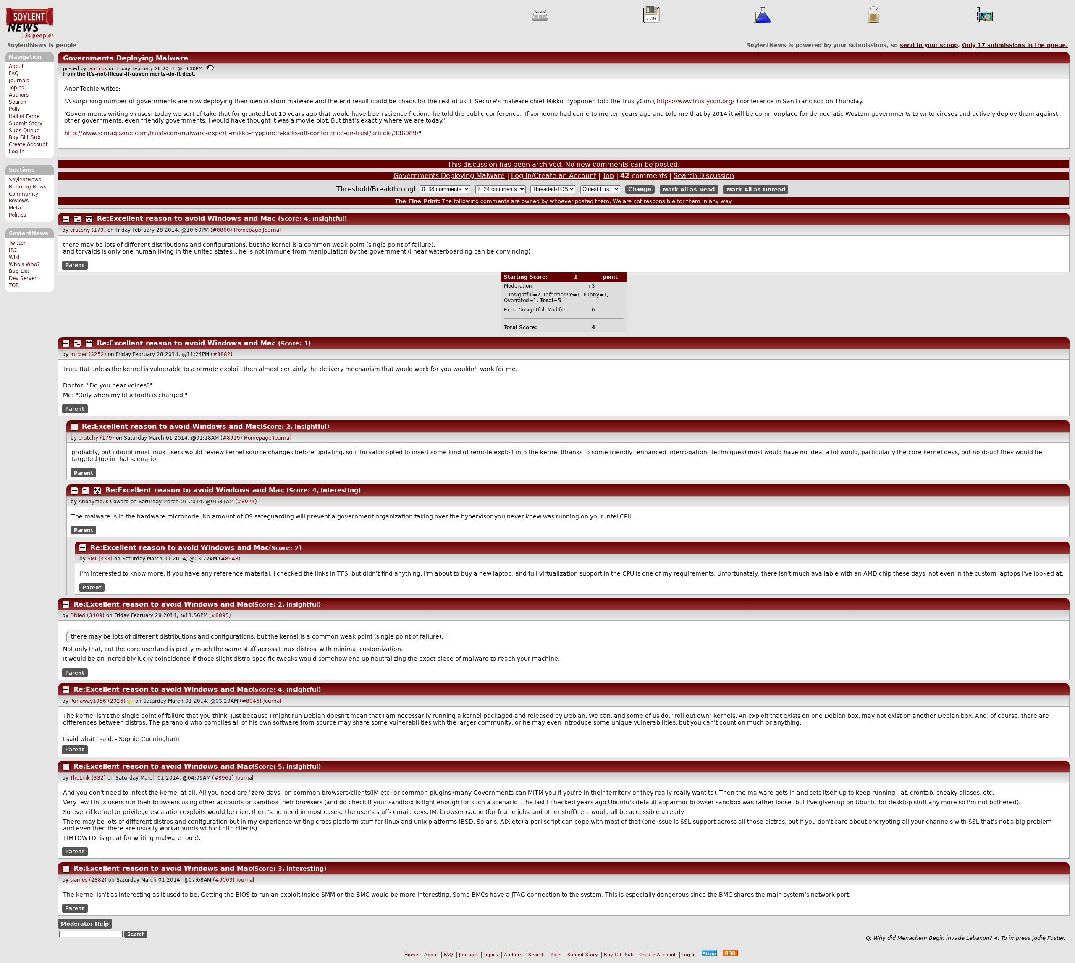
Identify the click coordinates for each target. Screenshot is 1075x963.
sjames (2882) (88, 880)
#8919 (231, 438)
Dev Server (23, 278)
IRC (13, 250)
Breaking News (27, 187)
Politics (17, 215)
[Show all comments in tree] (89, 219)
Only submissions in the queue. (1015, 45)
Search (17, 102)
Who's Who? (24, 264)
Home (411, 955)
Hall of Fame (24, 116)
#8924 (246, 502)
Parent (74, 265)
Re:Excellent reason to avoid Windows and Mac (186, 218)
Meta (15, 208)
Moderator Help (85, 924)
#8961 (223, 778)
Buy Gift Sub (25, 137)
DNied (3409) (87, 615)
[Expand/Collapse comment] (66, 219)
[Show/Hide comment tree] (77, 219)
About (16, 66)
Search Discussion (704, 176)
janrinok (97, 68)
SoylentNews (29, 23)
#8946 (251, 701)
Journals (19, 81)
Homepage (247, 230)
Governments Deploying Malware (125, 58)
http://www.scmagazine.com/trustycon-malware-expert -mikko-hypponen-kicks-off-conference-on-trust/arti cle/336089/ (241, 133)
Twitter (17, 243)
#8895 (220, 615)
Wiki (14, 257)
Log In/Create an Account (553, 176)
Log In (17, 151)
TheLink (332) (88, 778)
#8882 (222, 354)
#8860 (221, 230)
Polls (14, 109)
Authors (19, 95)
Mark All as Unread (755, 189)
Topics (16, 88)
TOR (14, 285)
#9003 (224, 880)
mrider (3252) (88, 354)
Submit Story (25, 123)
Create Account (28, 144)
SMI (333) (100, 559)
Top (608, 176)
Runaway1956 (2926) (98, 701)
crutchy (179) (88, 230)
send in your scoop (929, 45)
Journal (272, 230)
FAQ (13, 73)
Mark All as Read (689, 189)
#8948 (230, 559)
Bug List (19, 271)
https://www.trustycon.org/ (695, 101)
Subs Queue (24, 130)
